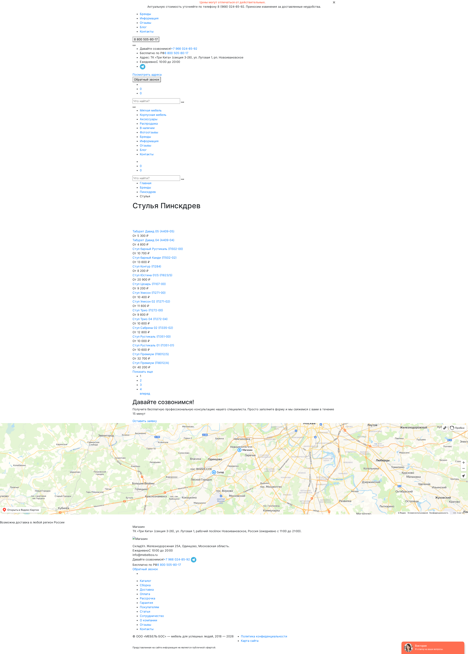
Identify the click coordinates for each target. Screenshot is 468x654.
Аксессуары (148, 119)
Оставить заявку (145, 421)
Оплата (145, 594)
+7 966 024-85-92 (184, 48)
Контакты (147, 31)
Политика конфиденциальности (264, 636)
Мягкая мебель (151, 110)
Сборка (145, 585)
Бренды (145, 14)
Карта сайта (249, 640)
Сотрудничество (152, 616)
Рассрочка (147, 598)
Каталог (145, 581)
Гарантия (146, 602)
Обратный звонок (146, 79)
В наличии (147, 128)
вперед (145, 393)
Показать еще (143, 371)
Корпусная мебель (153, 115)
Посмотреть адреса (147, 74)
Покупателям (149, 607)
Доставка (147, 589)
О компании (148, 620)
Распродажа (149, 123)
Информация (149, 18)
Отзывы (145, 22)
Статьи (145, 611)
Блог (143, 27)
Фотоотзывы (149, 132)
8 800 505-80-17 (176, 53)
